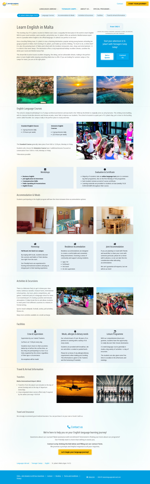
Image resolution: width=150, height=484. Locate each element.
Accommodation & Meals (66, 15)
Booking (58, 476)
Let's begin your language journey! (75, 452)
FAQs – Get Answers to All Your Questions (30, 476)
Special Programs (101, 9)
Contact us (76, 427)
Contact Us (122, 56)
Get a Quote (107, 56)
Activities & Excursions (85, 15)
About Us (85, 9)
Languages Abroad (48, 9)
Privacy (19, 478)
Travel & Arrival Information (116, 15)
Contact (120, 3)
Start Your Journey (137, 3)
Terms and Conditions (71, 476)
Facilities (100, 15)
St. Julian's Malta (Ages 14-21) (28, 15)
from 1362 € (115, 26)
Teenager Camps (69, 9)
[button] (91, 477)
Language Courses (48, 15)
